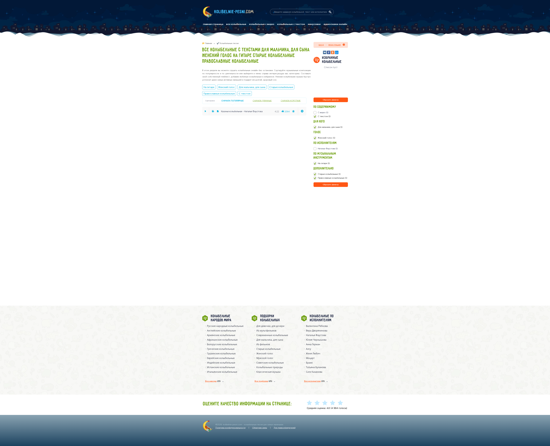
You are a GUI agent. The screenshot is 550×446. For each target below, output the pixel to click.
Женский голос (226, 87)
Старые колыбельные (281, 87)
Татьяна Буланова (316, 367)
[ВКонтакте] (324, 52)
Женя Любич (313, 353)
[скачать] (302, 111)
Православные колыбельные (219, 93)
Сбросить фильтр (331, 100)
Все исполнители (314, 381)
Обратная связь (259, 428)
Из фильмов (263, 344)
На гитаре (209, 87)
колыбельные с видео (261, 24)
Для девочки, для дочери (270, 326)
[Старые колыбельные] (331, 174)
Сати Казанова (314, 371)
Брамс (309, 362)
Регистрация (334, 45)
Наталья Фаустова (316, 335)
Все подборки (263, 381)
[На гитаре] (331, 163)
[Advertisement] (331, 218)
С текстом (245, 93)
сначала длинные (262, 101)
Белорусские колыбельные (222, 344)
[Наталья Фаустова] (331, 148)
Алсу (308, 348)
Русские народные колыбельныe (225, 326)
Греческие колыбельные (220, 348)
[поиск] (330, 12)
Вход (321, 45)
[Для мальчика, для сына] (331, 127)
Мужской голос (264, 358)
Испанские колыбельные (221, 367)
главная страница (213, 24)
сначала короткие (290, 101)
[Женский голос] (331, 137)
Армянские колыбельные (221, 335)
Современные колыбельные (272, 335)
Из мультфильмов (266, 330)
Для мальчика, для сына (252, 87)
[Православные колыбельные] (331, 178)
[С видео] (331, 112)
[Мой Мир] (336, 52)
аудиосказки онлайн (335, 24)
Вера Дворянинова (316, 330)
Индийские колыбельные (221, 362)
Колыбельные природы (269, 367)
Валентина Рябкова (317, 326)
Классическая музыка (268, 371)
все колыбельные (236, 24)
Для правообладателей (284, 428)
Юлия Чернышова (316, 339)
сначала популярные (232, 101)
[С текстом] (331, 116)
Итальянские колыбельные (222, 371)
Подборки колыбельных (270, 318)
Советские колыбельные (270, 362)
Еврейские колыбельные (221, 358)
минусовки (314, 24)
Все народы (213, 381)
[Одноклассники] (332, 52)
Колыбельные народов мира (221, 318)
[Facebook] (328, 52)
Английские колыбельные (221, 330)
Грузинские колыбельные (221, 353)
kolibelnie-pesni (234, 11)
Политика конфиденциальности (230, 428)
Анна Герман (313, 344)
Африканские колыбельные (222, 339)
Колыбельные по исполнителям (322, 318)
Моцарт (310, 358)
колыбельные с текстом (291, 24)
